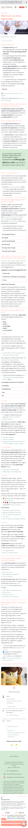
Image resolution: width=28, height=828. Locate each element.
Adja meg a (21, 7)
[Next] (26, 676)
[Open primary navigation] (26, 7)
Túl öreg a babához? (8, 550)
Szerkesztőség (11, 707)
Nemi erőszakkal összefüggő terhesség (14, 519)
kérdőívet (17, 417)
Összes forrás (11, 731)
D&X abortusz (7, 592)
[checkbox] (2, 813)
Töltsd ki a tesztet (8, 500)
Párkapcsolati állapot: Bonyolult (11, 510)
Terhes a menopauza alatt (10, 552)
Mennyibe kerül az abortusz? (11, 596)
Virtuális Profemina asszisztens (14, 774)
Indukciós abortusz (8, 594)
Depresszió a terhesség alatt (11, 469)
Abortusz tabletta (8, 576)
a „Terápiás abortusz (14, 187)
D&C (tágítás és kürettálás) (10, 574)
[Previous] (2, 676)
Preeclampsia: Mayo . (13, 727)
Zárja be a (26, 2)
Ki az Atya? (6, 517)
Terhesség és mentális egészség (12, 471)
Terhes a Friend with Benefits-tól (12, 514)
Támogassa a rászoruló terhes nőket (15, 777)
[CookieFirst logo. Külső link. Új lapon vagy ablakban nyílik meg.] (1, 798)
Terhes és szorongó (8, 439)
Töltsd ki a (11, 417)
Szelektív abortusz (8, 419)
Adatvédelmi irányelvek (22, 796)
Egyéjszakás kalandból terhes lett (12, 512)
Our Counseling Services (13, 771)
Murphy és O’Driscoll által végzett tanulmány (13, 261)
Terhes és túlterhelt (8, 437)
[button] (3, 796)
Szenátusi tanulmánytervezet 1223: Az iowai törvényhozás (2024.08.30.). (16, 735)
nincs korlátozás (13, 221)
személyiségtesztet (8, 656)
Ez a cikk (3, 79)
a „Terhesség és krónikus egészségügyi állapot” (14, 377)
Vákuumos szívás (7, 572)
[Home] (6, 7)
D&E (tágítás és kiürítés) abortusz (12, 590)
